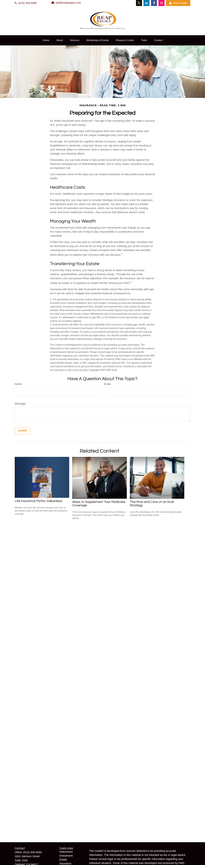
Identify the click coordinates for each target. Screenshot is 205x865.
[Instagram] (161, 3)
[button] (46, 40)
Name (18, 384)
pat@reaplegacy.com (68, 2)
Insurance (65, 863)
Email (107, 384)
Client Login (180, 2)
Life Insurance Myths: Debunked (38, 501)
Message (20, 403)
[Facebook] (154, 3)
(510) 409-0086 (27, 2)
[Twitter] (139, 3)
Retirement (66, 851)
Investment (66, 855)
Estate (63, 859)
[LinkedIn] (146, 3)
